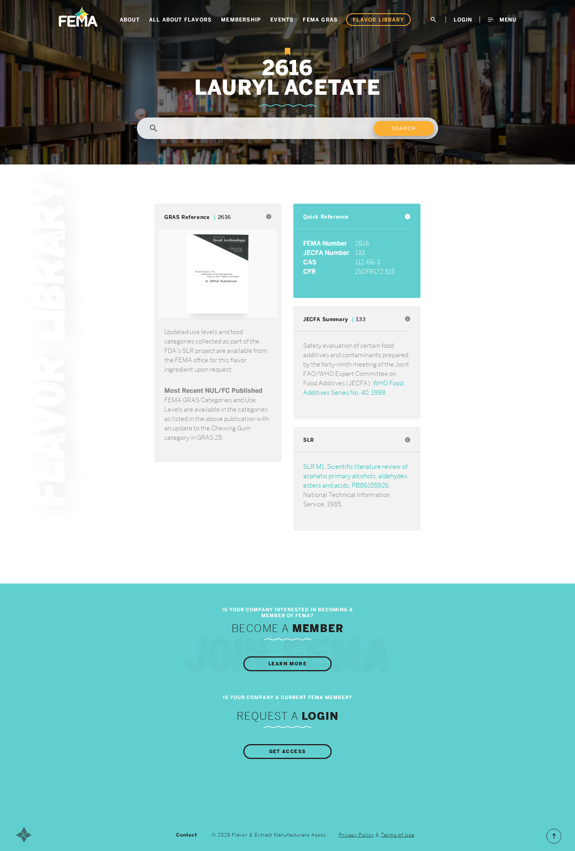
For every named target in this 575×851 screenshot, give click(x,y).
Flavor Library (378, 19)
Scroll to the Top (553, 836)
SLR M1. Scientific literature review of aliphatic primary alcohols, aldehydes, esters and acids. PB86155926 (356, 476)
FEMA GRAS (320, 19)
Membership (241, 19)
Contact (186, 835)
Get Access (287, 751)
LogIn (463, 19)
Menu (507, 19)
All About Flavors (180, 19)
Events (281, 19)
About (130, 19)
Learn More (287, 664)
